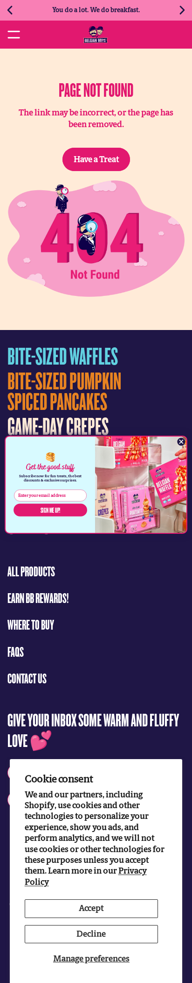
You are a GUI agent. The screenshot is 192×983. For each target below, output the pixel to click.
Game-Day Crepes (58, 425)
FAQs (15, 651)
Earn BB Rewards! (38, 597)
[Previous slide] (10, 10)
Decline (91, 934)
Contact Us (27, 678)
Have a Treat (96, 159)
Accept (91, 908)
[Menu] (13, 34)
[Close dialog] (181, 441)
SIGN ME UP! (50, 510)
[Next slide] (181, 10)
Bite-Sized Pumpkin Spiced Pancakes (64, 390)
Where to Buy (30, 624)
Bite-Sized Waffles (62, 355)
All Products (31, 571)
